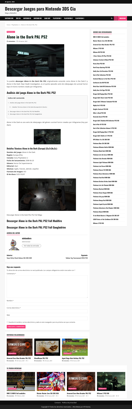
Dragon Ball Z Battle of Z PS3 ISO (102, 136)
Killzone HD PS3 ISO (99, 52)
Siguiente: (77, 256)
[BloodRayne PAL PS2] (47, 347)
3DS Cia (18, 18)
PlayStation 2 (68, 18)
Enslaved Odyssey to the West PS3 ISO (104, 79)
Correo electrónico (14, 308)
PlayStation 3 (79, 18)
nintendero (11, 41)
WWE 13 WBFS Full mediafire (101, 37)
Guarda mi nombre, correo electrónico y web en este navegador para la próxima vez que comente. (42, 322)
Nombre (10, 301)
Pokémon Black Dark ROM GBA (102, 151)
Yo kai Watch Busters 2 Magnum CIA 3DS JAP (106, 215)
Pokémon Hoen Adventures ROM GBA (104, 174)
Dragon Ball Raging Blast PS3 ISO (102, 94)
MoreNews (76, 407)
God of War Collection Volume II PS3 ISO (104, 128)
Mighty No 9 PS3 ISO (99, 105)
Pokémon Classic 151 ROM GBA (102, 170)
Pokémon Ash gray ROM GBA (101, 196)
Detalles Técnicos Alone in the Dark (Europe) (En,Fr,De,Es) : (29, 107)
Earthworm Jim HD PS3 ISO (101, 82)
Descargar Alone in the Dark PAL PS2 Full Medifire (25, 111)
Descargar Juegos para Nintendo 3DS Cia (40, 8)
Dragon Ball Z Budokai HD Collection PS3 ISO (106, 120)
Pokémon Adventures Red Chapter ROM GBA (106, 208)
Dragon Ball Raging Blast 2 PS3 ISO (103, 132)
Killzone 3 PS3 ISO (98, 223)
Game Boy (47, 18)
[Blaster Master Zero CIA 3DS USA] (51, 381)
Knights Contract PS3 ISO (100, 109)
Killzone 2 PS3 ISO (98, 48)
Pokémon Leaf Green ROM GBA (102, 166)
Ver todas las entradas (31, 246)
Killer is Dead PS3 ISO (99, 113)
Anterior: (19, 256)
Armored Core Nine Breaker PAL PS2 (19, 358)
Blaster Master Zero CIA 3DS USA (102, 41)
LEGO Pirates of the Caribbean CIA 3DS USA (105, 219)
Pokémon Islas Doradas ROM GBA (103, 158)
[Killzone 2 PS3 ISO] (111, 381)
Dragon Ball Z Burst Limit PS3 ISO (103, 98)
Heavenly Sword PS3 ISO (100, 117)
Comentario (11, 274)
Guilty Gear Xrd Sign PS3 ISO (101, 90)
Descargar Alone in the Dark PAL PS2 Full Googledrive (26, 114)
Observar (123, 18)
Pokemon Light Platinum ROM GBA (103, 162)
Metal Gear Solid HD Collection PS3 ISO (104, 86)
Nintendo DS (27, 18)
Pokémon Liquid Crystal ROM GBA (103, 204)
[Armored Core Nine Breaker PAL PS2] (20, 347)
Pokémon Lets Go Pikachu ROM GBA (103, 185)
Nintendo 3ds (9, 18)
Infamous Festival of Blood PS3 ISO (103, 60)
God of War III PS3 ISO (99, 124)
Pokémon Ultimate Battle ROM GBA (103, 147)
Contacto (58, 403)
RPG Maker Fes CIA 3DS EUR (101, 139)
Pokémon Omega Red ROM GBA (102, 200)
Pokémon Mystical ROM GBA (101, 189)
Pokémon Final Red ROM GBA (101, 177)
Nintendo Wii (38, 18)
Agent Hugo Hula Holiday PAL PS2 (73, 358)
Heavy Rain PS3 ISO (99, 63)
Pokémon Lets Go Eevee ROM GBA (103, 155)
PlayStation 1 (57, 18)
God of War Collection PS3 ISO (102, 75)
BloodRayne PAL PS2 (41, 358)
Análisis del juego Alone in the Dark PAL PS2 (23, 103)
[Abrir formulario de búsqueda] (111, 18)
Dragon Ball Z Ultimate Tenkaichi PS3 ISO (105, 101)
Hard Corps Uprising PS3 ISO (101, 67)
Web (8, 315)
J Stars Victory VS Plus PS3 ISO (102, 56)
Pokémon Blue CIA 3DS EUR (101, 143)
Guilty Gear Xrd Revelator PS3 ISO (103, 71)
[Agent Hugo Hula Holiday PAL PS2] (75, 347)
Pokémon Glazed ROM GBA (101, 212)
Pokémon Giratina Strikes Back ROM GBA (105, 181)
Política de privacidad (69, 403)
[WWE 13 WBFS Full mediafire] (21, 381)
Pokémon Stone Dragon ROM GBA (103, 193)
